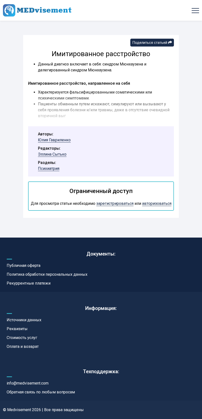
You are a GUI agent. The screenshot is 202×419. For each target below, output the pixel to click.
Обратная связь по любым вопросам (41, 392)
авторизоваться (156, 203)
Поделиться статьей (150, 42)
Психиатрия (48, 168)
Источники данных (24, 320)
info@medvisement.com (28, 383)
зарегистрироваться (115, 203)
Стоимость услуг (22, 337)
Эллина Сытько (52, 154)
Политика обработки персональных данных (47, 274)
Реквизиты (17, 328)
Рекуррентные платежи (28, 283)
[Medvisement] (37, 10)
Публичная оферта (23, 265)
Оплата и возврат (23, 346)
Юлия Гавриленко (54, 140)
